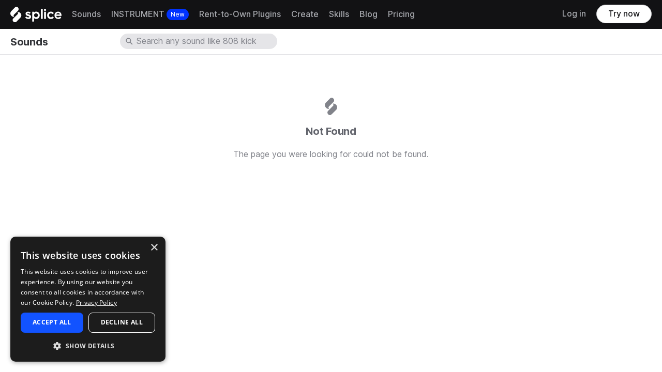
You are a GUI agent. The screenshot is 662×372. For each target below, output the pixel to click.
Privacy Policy (96, 302)
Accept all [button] (52, 322)
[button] (88, 345)
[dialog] (88, 299)
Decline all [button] (122, 322)
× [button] (154, 248)
